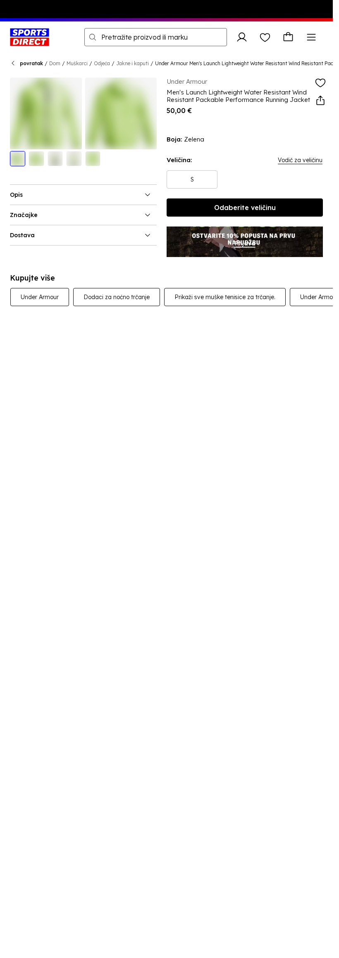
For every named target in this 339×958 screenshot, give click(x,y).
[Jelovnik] (311, 37)
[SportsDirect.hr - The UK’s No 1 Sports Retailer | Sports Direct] (29, 37)
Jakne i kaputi (132, 63)
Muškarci (77, 63)
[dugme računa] (241, 37)
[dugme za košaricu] (288, 37)
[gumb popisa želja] (265, 37)
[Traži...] (92, 37)
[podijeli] (320, 101)
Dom (54, 63)
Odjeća (102, 63)
